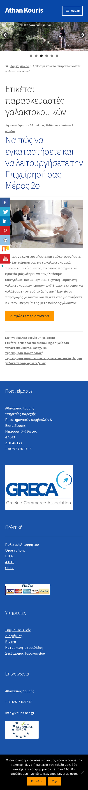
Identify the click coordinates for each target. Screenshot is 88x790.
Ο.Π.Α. (9, 568)
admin (63, 125)
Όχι (54, 781)
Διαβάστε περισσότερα (29, 316)
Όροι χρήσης (15, 550)
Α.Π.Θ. (9, 562)
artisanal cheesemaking (35, 343)
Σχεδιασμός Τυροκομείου (25, 653)
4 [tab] (46, 56)
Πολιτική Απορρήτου (22, 544)
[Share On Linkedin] (5, 221)
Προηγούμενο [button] (5, 35)
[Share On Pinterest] (5, 230)
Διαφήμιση (14, 636)
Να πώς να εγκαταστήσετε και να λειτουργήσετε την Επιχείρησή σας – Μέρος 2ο (44, 162)
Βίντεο (10, 641)
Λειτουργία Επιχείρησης (38, 338)
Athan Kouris (24, 10)
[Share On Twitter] (5, 211)
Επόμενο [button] (82, 35)
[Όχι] (82, 772)
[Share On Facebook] (5, 202)
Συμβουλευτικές (18, 630)
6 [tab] (57, 56)
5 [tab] (52, 56)
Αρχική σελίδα (19, 66)
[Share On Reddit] (5, 240)
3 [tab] (41, 56)
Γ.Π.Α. (9, 556)
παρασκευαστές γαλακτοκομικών (48, 358)
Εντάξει (36, 781)
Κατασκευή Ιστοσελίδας (24, 647)
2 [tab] (36, 56)
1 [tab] (31, 56)
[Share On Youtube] (5, 259)
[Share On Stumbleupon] (5, 249)
